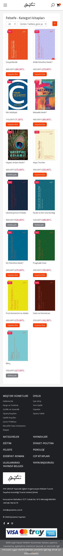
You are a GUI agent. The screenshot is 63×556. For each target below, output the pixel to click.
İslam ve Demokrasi (41, 313)
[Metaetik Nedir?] (45, 94)
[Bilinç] (18, 345)
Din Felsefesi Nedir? (14, 263)
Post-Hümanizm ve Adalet (17, 313)
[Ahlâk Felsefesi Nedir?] (45, 44)
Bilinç (8, 363)
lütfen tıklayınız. (31, 553)
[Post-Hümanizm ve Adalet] (18, 295)
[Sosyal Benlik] (18, 44)
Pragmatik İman (39, 263)
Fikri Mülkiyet (11, 112)
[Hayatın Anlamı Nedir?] (18, 144)
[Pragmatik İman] (45, 245)
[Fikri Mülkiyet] (18, 94)
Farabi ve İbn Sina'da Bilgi (44, 212)
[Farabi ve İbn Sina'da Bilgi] (45, 195)
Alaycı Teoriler (39, 162)
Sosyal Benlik (11, 62)
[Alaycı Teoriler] (45, 144)
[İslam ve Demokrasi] (45, 295)
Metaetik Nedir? (40, 112)
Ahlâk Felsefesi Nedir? (42, 62)
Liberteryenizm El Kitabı (16, 212)
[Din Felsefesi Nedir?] (18, 245)
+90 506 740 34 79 (10, 503)
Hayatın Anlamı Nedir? (15, 162)
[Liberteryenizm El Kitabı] (18, 195)
